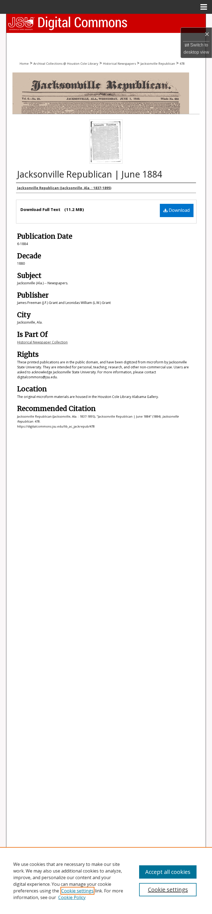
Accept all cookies (167, 872)
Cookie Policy (72, 897)
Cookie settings (77, 891)
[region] (106, 880)
